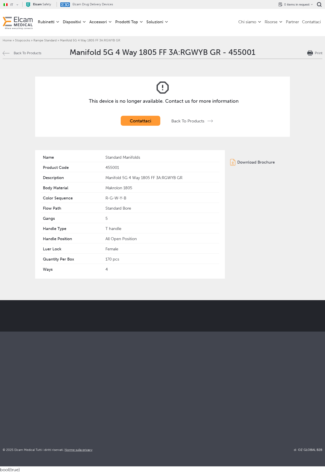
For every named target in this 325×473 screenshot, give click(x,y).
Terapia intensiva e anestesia (105, 403)
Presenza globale (176, 421)
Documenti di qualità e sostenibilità (270, 409)
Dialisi (87, 409)
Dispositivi (72, 21)
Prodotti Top (126, 21)
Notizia (248, 427)
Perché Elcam (173, 403)
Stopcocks (22, 40)
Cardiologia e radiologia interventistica (113, 415)
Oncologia (91, 421)
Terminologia (253, 415)
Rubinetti (46, 21)
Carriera (169, 433)
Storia (167, 439)
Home (7, 40)
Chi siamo (247, 21)
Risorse (271, 21)
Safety (42, 4)
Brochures (251, 403)
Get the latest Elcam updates (99, 338)
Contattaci (311, 21)
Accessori (98, 21)
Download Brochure (256, 162)
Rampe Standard (45, 40)
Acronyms (251, 421)
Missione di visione (177, 409)
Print (318, 53)
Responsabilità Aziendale (182, 415)
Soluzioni (154, 21)
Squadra (168, 427)
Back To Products (27, 53)
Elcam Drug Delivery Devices (92, 4)
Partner (292, 21)
